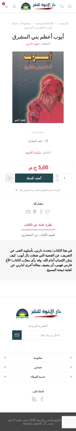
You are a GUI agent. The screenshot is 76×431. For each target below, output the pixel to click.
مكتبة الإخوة (33, 152)
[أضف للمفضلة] (9, 178)
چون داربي (32, 43)
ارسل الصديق (28, 211)
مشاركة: (38, 203)
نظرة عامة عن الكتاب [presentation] (38, 225)
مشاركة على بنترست (35, 211)
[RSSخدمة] (34, 399)
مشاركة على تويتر (47, 211)
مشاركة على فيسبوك (41, 211)
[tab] (38, 225)
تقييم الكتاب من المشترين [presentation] (38, 235)
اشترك (17, 335)
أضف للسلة (34, 178)
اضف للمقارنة (35, 141)
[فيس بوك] (42, 399)
